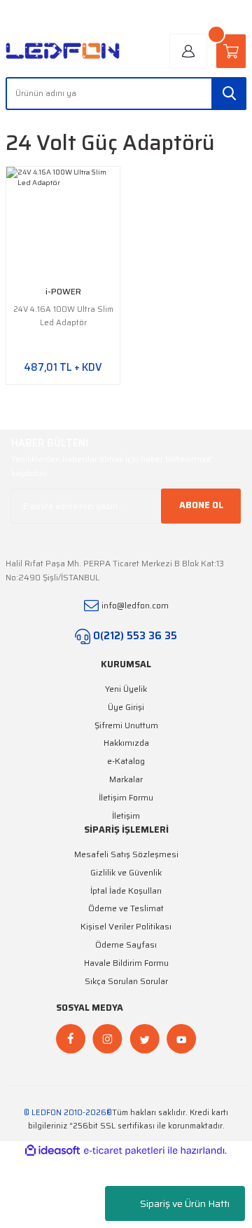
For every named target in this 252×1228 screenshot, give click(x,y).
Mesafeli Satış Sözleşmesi (126, 854)
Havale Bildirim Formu (126, 962)
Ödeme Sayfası (126, 944)
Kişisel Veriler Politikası (126, 926)
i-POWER (63, 291)
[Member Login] (188, 51)
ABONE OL (201, 505)
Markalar (126, 779)
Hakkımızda (126, 742)
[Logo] (63, 51)
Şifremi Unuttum (126, 725)
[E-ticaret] (124, 1150)
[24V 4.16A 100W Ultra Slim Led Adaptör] (63, 223)
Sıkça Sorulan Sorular (126, 981)
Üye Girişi (126, 707)
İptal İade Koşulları (126, 890)
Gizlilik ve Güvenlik (126, 872)
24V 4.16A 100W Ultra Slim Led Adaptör (63, 316)
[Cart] (231, 51)
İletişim (126, 815)
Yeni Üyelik (126, 688)
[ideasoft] (52, 1151)
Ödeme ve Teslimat (126, 908)
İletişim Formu (126, 797)
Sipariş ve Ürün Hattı (185, 1203)
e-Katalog (126, 761)
